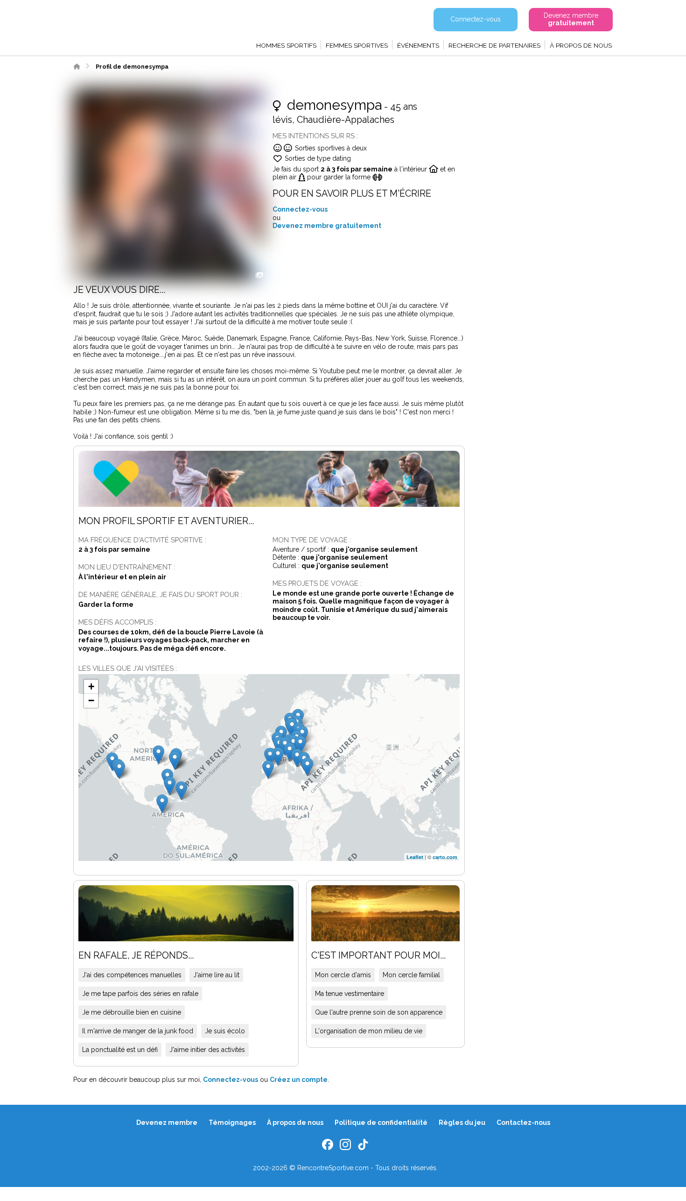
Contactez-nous (523, 1122)
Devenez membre (166, 1122)
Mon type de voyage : (312, 540)
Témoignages (232, 1122)
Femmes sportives (357, 45)
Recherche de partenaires (494, 45)
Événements (418, 45)
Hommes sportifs (286, 45)
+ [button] (91, 686)
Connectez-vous (300, 209)
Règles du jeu (462, 1122)
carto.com (445, 856)
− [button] (91, 700)
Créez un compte (299, 1079)
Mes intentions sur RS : (315, 136)
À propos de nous (581, 45)
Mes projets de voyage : (317, 583)
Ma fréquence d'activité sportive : (142, 540)
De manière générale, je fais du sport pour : (160, 594)
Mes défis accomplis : (117, 622)
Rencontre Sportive (123, 25)
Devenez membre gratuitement (327, 225)
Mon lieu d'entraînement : (126, 567)
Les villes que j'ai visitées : (127, 668)
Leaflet (414, 856)
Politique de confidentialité (381, 1122)
